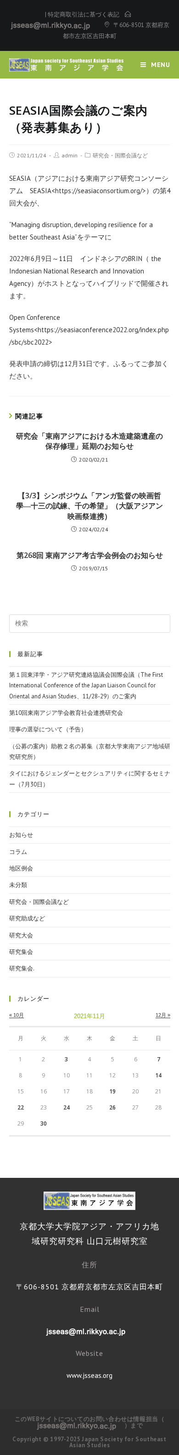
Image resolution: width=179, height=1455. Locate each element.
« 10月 (16, 1015)
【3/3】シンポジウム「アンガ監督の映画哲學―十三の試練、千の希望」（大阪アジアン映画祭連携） (89, 506)
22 (20, 1107)
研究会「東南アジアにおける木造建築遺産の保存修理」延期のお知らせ (89, 441)
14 (158, 1075)
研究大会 (21, 935)
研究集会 (21, 952)
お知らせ (21, 835)
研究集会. (21, 968)
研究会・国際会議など (120, 155)
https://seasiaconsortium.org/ (98, 190)
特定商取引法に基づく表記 (83, 14)
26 (112, 1107)
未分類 (18, 885)
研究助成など (27, 918)
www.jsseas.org (89, 1375)
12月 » (163, 1015)
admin (70, 155)
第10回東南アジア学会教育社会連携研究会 (66, 713)
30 (43, 1123)
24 (66, 1107)
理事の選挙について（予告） (48, 729)
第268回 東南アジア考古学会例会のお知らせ (90, 555)
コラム (18, 852)
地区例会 (21, 868)
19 (112, 1091)
